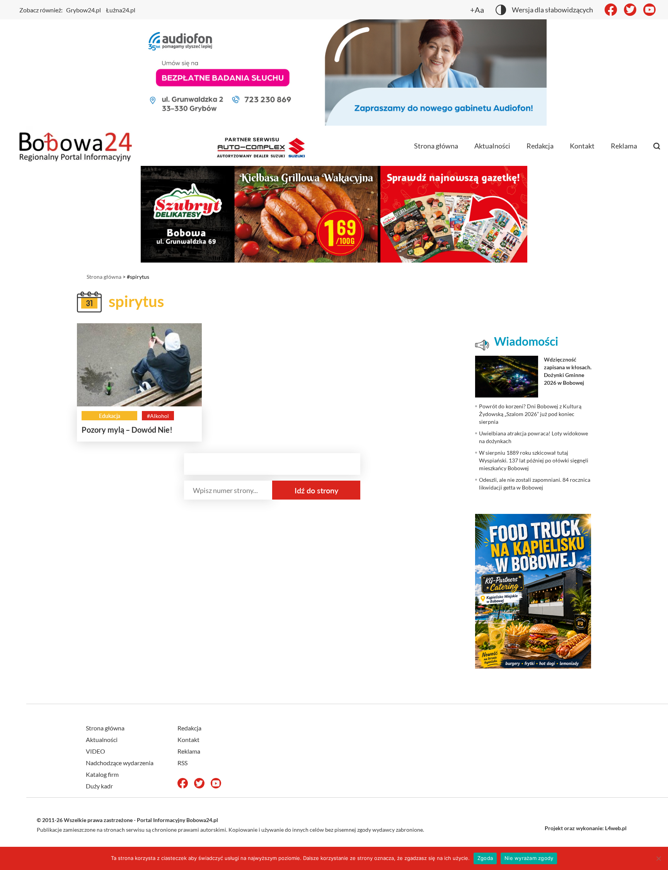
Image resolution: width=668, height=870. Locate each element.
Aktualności (492, 146)
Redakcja (540, 146)
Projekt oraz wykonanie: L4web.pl (586, 828)
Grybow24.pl (83, 10)
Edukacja (109, 416)
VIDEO (95, 751)
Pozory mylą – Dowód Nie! (127, 429)
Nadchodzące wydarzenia (119, 762)
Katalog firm (102, 774)
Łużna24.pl (120, 10)
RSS (182, 762)
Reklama (624, 146)
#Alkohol (158, 416)
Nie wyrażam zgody (528, 858)
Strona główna (436, 146)
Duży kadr (99, 786)
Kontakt (582, 146)
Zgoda (485, 858)
